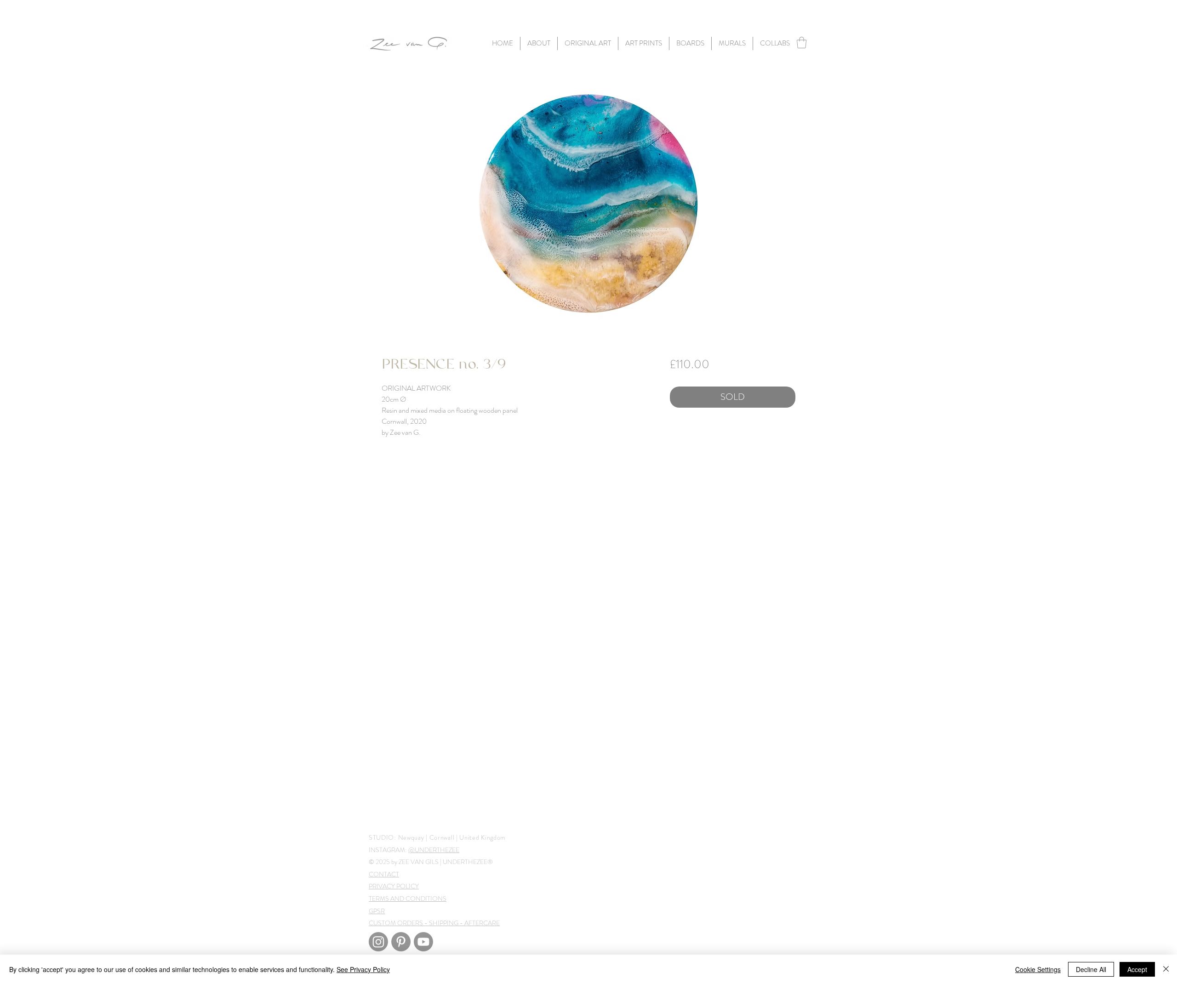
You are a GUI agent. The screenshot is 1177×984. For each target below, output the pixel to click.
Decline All (1091, 969)
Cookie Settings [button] (1038, 969)
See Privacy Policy (363, 969)
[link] (801, 42)
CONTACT (384, 874)
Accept (1137, 969)
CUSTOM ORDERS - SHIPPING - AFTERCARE (434, 922)
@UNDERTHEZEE (433, 849)
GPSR (377, 911)
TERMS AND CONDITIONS (407, 898)
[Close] (1165, 969)
